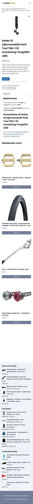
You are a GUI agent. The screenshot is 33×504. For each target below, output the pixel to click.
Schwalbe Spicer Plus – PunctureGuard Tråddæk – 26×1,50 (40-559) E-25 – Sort (16, 225)
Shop (7, 8)
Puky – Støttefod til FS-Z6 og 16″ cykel (15, 269)
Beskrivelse (6, 94)
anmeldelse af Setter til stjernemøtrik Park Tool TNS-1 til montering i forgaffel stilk (16, 134)
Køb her (5, 79)
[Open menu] (29, 3)
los (5, 88)
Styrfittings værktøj (15, 8)
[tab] (16, 93)
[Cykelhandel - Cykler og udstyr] (9, 3)
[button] (29, 16)
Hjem (3, 8)
